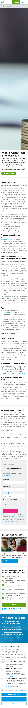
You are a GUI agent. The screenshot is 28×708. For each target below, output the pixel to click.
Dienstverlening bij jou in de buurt (14, 634)
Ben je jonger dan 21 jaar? (8, 333)
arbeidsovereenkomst (7, 239)
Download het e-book (11, 511)
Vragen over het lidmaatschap (13, 629)
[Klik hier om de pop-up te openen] (8, 493)
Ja (5, 502)
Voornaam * (6, 479)
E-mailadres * (7, 486)
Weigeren (14, 703)
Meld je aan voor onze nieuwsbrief (14, 637)
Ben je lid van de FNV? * (10, 500)
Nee (6, 504)
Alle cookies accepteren (14, 694)
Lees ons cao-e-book (8, 173)
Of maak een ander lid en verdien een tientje (12, 609)
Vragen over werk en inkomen (13, 632)
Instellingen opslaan (14, 698)
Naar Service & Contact (9, 561)
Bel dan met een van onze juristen (16, 373)
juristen (6, 296)
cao (21, 185)
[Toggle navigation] (26, 2)
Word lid (14, 604)
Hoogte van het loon (8, 6)
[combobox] (14, 496)
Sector (5, 493)
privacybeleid (12, 516)
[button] (23, 496)
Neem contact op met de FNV (12, 627)
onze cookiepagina (20, 690)
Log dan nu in (7, 475)
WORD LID (16, 2)
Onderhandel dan (8, 312)
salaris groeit (11, 268)
